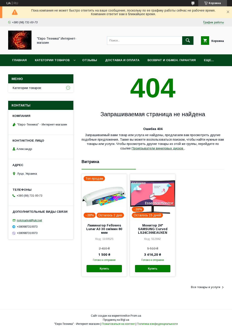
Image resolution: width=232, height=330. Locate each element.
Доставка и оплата (122, 60)
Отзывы (89, 60)
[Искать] (187, 40)
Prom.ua (135, 315)
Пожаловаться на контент (118, 323)
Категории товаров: (27, 88)
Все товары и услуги (205, 287)
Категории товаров (52, 60)
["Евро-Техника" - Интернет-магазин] (19, 48)
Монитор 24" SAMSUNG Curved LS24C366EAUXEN (152, 229)
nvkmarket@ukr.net (29, 220)
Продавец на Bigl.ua (116, 319)
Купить (104, 268)
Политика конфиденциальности (157, 323)
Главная (19, 60)
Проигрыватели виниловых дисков (158, 148)
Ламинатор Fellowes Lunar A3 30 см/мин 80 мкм (104, 229)
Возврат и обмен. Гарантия (171, 60)
